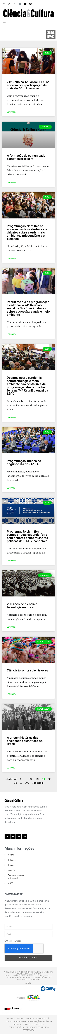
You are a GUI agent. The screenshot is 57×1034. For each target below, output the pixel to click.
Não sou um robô (14, 941)
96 (15, 782)
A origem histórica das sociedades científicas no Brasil (24, 741)
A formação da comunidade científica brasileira (26, 157)
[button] (4, 22)
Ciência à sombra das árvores (27, 670)
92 (30, 779)
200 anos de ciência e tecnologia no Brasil (22, 605)
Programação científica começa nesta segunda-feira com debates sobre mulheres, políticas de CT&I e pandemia (28, 536)
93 (37, 779)
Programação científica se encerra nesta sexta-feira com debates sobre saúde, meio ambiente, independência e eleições (28, 232)
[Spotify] (30, 4)
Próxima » (38, 782)
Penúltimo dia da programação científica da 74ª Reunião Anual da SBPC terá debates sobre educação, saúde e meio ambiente (28, 308)
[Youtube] (25, 4)
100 (27, 782)
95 (49, 779)
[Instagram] (9, 4)
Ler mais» (11, 112)
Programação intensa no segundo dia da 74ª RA (24, 462)
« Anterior (11, 779)
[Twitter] (13, 836)
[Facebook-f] (4, 4)
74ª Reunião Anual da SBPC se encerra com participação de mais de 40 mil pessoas (28, 85)
